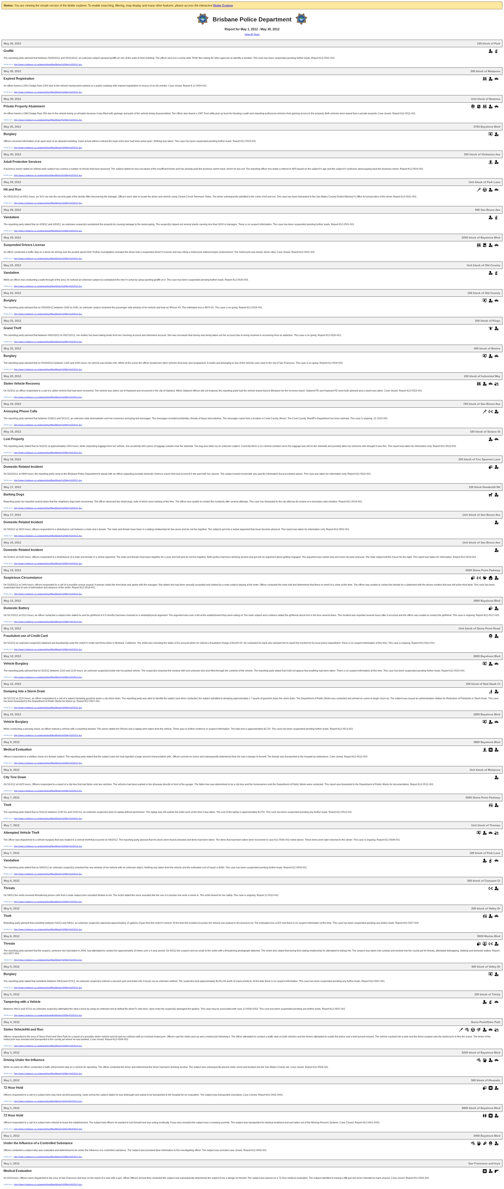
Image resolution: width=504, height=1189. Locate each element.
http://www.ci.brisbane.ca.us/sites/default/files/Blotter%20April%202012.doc (48, 1101)
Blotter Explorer (223, 5)
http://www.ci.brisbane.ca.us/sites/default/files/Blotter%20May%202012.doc (48, 64)
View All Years (252, 34)
